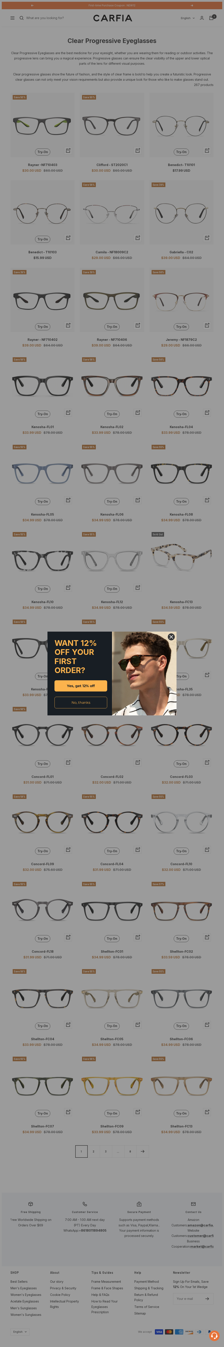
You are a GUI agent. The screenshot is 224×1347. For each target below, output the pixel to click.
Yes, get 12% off (81, 686)
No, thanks (81, 702)
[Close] (171, 637)
